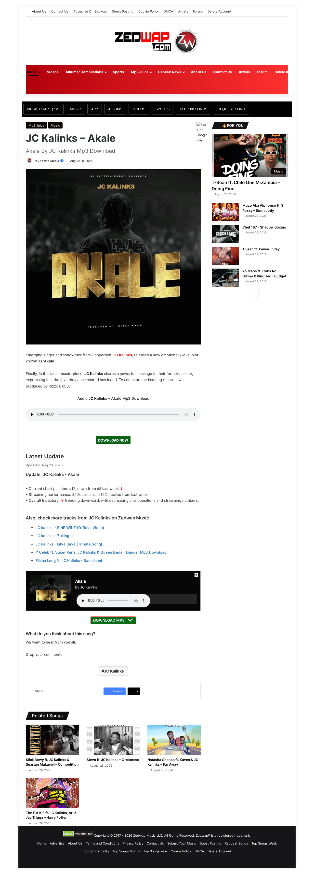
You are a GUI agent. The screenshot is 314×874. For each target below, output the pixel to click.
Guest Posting (122, 11)
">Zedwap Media (47, 161)
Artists (183, 11)
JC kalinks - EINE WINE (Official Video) (70, 527)
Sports (118, 72)
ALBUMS (115, 109)
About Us (39, 11)
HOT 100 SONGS (193, 109)
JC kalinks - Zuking (52, 535)
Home (15, 72)
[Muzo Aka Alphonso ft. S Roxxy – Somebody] (225, 212)
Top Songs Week (264, 843)
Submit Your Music (181, 843)
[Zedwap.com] (157, 41)
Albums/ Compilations (84, 72)
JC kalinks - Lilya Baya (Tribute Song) (69, 544)
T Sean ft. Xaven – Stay (261, 249)
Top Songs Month (126, 851)
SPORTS (163, 109)
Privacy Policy (133, 843)
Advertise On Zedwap (90, 11)
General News (169, 72)
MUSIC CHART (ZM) (43, 109)
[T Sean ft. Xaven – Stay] (225, 256)
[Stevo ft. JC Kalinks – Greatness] (113, 740)
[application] (137, 599)
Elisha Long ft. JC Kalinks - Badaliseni (69, 560)
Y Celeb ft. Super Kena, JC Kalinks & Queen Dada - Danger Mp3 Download (101, 552)
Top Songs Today (96, 851)
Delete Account (219, 11)
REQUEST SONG (231, 109)
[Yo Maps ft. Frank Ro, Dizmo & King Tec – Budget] (225, 278)
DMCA (168, 11)
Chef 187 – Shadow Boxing (264, 227)
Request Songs (236, 843)
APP (94, 109)
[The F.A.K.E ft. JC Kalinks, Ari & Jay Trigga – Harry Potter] (52, 793)
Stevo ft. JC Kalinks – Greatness (113, 760)
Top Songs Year (155, 851)
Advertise (57, 843)
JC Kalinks (122, 355)
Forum (198, 11)
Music (32, 72)
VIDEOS (138, 109)
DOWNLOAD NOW (113, 440)
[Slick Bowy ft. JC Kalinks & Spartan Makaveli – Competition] (52, 740)
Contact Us (59, 11)
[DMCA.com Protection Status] (78, 835)
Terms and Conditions (102, 843)
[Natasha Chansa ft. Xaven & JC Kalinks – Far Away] (174, 740)
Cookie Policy (148, 11)
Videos (53, 72)
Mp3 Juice (139, 72)
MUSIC (75, 109)
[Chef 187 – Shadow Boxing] (225, 234)
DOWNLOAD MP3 (109, 620)
